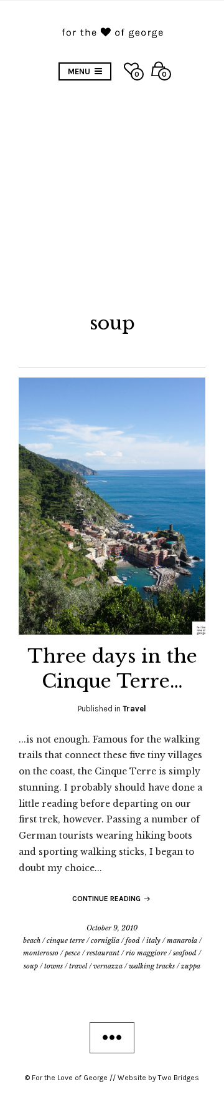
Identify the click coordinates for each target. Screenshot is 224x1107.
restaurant (102, 953)
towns (53, 966)
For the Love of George (70, 1077)
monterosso (40, 953)
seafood (185, 953)
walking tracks (152, 966)
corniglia (105, 940)
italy (153, 940)
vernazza (108, 966)
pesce (72, 953)
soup (31, 966)
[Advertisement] (112, 192)
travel (78, 966)
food (133, 940)
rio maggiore (146, 953)
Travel (134, 708)
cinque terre (66, 940)
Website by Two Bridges (158, 1077)
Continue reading (107, 898)
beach (31, 940)
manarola (182, 940)
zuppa (190, 966)
